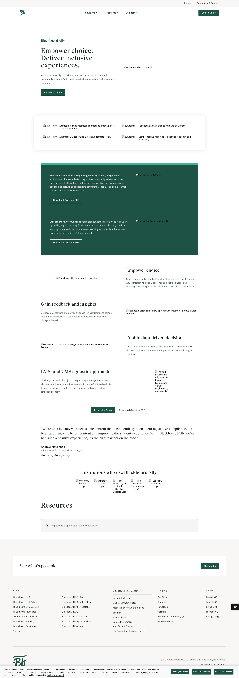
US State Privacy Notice (125, 608)
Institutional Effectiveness (26, 622)
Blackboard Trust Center (125, 596)
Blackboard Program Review (76, 627)
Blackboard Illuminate (24, 617)
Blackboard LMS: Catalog (26, 612)
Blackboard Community (169, 622)
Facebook (211, 617)
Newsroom (163, 612)
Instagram (211, 622)
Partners (162, 617)
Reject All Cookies (201, 671)
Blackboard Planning (23, 627)
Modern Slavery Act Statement (128, 613)
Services (17, 636)
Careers (161, 607)
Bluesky (210, 612)
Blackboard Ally (70, 617)
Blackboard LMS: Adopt (25, 607)
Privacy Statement (122, 603)
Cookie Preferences (123, 627)
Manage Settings (180, 671)
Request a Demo (53, 98)
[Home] (22, 18)
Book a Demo (209, 18)
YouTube (210, 607)
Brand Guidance (165, 627)
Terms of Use (119, 623)
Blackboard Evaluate (72, 631)
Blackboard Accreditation (74, 622)
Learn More (155, 3)
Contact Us (210, 571)
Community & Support (208, 8)
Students (188, 8)
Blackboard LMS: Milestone (76, 612)
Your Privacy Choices (123, 631)
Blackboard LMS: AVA (73, 602)
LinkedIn (210, 602)
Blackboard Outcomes (24, 631)
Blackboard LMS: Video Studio (77, 607)
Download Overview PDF (66, 205)
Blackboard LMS (21, 602)
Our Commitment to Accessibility (129, 636)
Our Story (162, 602)
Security (117, 618)
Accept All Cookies (223, 671)
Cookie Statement (55, 675)
